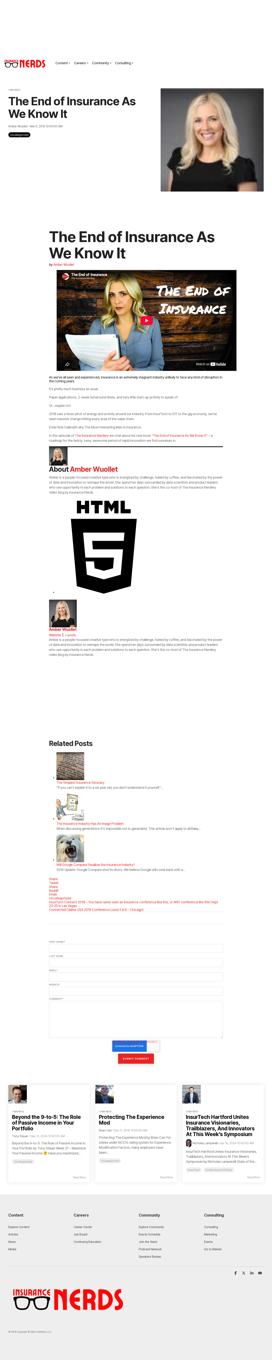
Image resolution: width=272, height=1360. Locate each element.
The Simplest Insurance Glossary (80, 782)
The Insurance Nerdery (92, 435)
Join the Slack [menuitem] (148, 1242)
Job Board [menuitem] (80, 1234)
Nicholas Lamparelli (205, 1143)
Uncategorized (19, 134)
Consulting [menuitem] (211, 1227)
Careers (80, 63)
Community (100, 63)
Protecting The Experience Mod (131, 1120)
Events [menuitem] (208, 1242)
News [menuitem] (12, 1242)
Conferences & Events (218, 1169)
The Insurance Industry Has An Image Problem (89, 824)
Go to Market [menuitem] (212, 1249)
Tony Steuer (20, 1136)
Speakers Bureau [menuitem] (150, 1256)
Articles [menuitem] (13, 1234)
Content (62, 63)
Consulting (123, 63)
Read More (79, 1177)
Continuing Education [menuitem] (87, 1242)
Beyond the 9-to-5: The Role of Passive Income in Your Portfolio (46, 1123)
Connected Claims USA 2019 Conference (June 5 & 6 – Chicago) (96, 910)
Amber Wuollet (18, 126)
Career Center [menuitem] (83, 1227)
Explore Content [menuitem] (18, 1227)
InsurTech (194, 1169)
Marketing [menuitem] (210, 1234)
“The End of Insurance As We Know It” (180, 435)
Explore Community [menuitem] (152, 1227)
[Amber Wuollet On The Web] (103, 592)
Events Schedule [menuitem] (149, 1234)
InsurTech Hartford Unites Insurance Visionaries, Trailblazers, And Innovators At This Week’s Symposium (220, 1125)
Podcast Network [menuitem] (150, 1249)
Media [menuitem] (12, 1249)
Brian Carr (105, 1130)
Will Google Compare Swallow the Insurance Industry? (95, 865)
